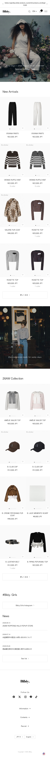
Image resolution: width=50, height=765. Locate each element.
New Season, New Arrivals (25, 67)
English (28, 734)
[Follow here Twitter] (19, 694)
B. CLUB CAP (12, 464)
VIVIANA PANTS (12, 131)
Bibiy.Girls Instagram (24, 603)
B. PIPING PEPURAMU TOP (37, 559)
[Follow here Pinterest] (14, 695)
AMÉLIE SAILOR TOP (12, 418)
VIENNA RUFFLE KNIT (12, 177)
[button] (12, 126)
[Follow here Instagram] (25, 695)
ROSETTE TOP (37, 227)
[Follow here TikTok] (36, 695)
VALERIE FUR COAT (12, 227)
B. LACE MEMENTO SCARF (37, 511)
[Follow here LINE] (31, 694)
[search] (29, 9)
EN (34, 9)
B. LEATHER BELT (12, 559)
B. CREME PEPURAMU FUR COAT (12, 512)
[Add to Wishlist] (22, 126)
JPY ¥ (18, 734)
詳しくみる (24, 293)
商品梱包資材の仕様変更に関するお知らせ (25, 2)
